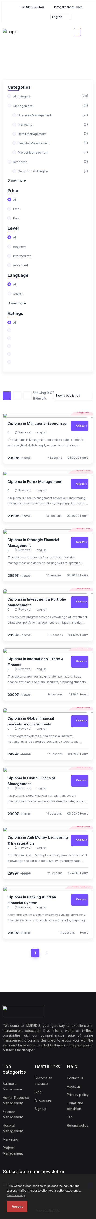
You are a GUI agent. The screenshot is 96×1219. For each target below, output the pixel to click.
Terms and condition (75, 1106)
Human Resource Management (16, 1100)
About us (73, 1086)
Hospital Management (13, 1128)
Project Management (13, 1150)
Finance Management (13, 1114)
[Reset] (27, 395)
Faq (70, 1117)
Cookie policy (16, 1195)
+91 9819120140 (31, 7)
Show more (17, 180)
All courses (43, 1100)
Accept (17, 1206)
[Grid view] (17, 395)
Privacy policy (78, 1095)
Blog (38, 1092)
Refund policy (77, 1125)
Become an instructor (43, 1080)
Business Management (13, 1086)
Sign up (40, 1109)
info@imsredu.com (67, 7)
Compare (81, 425)
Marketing (10, 1139)
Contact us (75, 1078)
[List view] (7, 395)
